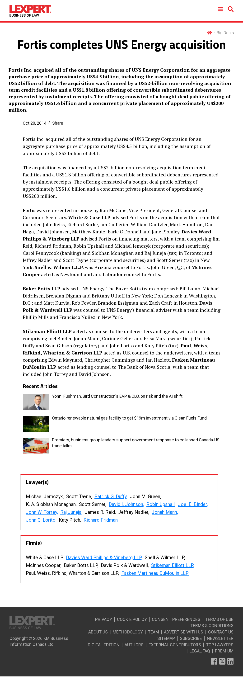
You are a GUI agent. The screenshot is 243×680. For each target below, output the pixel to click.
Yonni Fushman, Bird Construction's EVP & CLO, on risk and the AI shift (117, 396)
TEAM (153, 631)
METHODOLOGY (128, 631)
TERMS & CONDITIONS (212, 625)
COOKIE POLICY (132, 619)
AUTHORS (134, 644)
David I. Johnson (126, 504)
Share (57, 123)
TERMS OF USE (219, 619)
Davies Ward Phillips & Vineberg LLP (103, 557)
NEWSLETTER (220, 638)
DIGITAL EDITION (104, 644)
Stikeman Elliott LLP (172, 565)
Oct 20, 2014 (34, 123)
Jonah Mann (164, 512)
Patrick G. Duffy (110, 496)
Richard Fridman (101, 520)
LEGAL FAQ (200, 650)
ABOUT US (98, 631)
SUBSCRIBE (191, 638)
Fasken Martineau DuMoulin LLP (155, 573)
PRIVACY (103, 619)
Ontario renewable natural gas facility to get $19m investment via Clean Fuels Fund (129, 418)
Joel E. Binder (192, 504)
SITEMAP (166, 638)
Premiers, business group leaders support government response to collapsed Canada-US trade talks (136, 442)
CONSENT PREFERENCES (176, 619)
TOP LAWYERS (220, 644)
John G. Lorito (41, 520)
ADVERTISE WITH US (183, 631)
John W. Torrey (41, 512)
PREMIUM (224, 650)
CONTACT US (221, 631)
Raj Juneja (70, 512)
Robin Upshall (160, 504)
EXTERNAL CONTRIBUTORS (175, 644)
